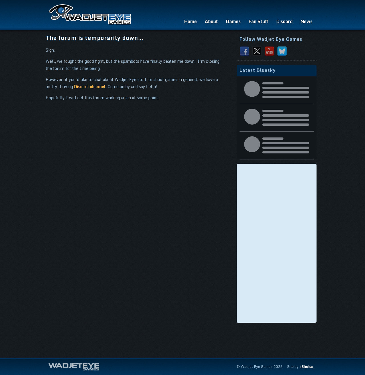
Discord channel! (90, 86)
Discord (284, 21)
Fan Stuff (258, 21)
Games (233, 21)
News (307, 21)
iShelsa (306, 366)
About (211, 21)
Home (190, 21)
